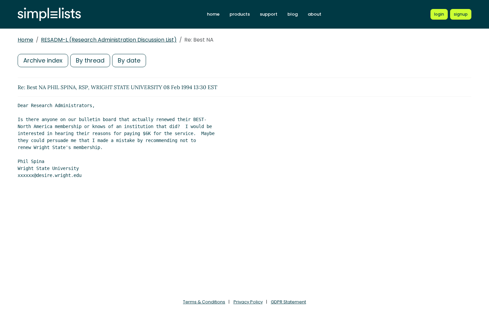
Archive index (43, 60)
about (314, 14)
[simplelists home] (49, 14)
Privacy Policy (248, 302)
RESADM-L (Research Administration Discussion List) (109, 40)
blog (292, 14)
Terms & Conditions (204, 302)
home (213, 14)
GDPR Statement (288, 302)
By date (129, 60)
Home (25, 40)
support (268, 14)
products (240, 14)
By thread (90, 60)
